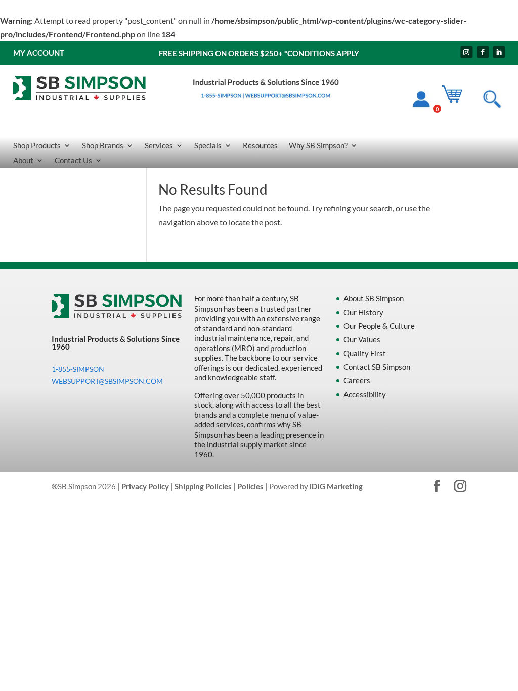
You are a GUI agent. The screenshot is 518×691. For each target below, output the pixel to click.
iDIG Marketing (336, 486)
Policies (250, 486)
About (23, 161)
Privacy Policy (145, 486)
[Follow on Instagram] (466, 52)
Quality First (364, 353)
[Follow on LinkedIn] (499, 52)
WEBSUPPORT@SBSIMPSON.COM (107, 381)
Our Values (361, 339)
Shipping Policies (203, 486)
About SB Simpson (373, 298)
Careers (356, 380)
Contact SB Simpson (376, 366)
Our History (363, 312)
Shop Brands (102, 146)
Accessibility (364, 394)
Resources (260, 146)
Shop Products (37, 146)
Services (159, 146)
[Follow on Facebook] (483, 52)
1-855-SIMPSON (78, 369)
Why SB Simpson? (318, 146)
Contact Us (73, 161)
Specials (208, 146)
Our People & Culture (379, 325)
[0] (456, 100)
